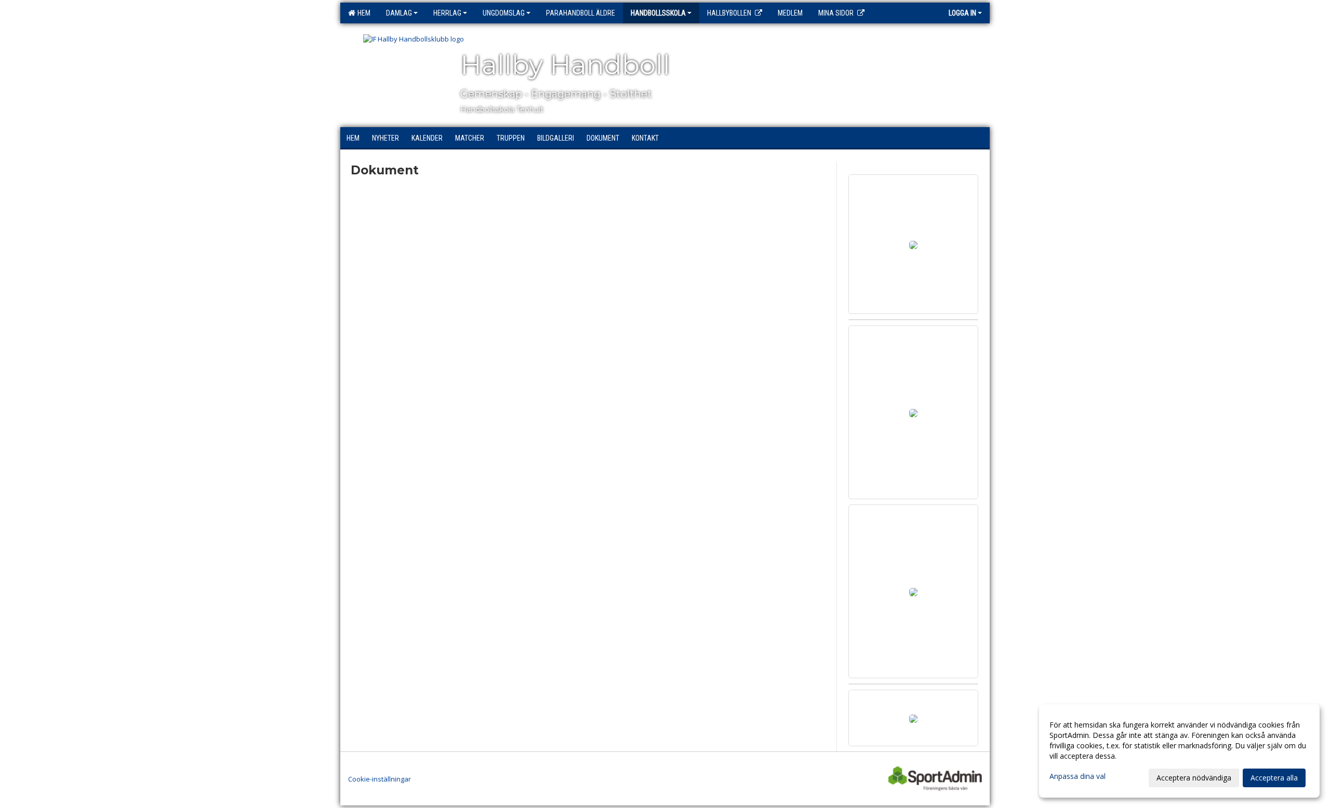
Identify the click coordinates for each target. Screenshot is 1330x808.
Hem (362, 13)
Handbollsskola (658, 13)
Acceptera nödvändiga (1193, 778)
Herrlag (447, 13)
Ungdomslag (504, 13)
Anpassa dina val (1077, 776)
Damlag (399, 13)
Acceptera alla (1274, 778)
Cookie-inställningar (379, 779)
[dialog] (1179, 751)
